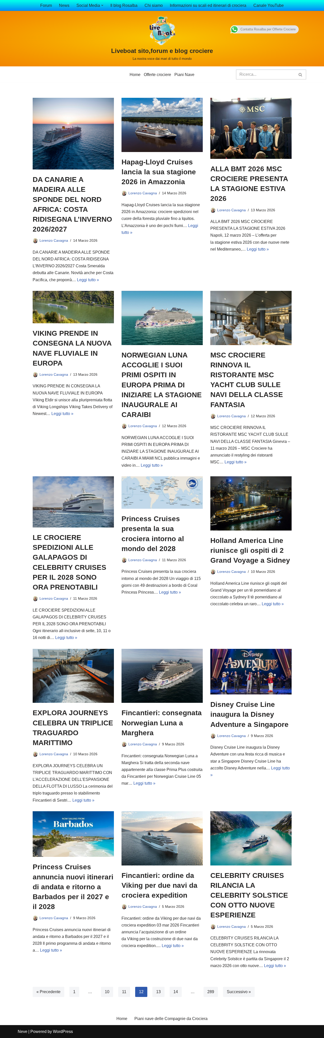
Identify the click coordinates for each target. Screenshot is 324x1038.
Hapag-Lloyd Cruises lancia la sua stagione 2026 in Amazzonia (159, 172)
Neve (22, 1031)
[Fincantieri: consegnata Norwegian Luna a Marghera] (162, 676)
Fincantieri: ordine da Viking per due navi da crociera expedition (159, 885)
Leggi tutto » (88, 280)
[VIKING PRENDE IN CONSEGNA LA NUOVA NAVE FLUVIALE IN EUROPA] (73, 307)
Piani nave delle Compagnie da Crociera (171, 1018)
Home (135, 74)
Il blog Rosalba (123, 5)
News (64, 5)
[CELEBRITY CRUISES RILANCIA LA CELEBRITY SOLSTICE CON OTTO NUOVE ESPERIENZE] (251, 838)
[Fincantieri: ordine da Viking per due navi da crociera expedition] (162, 838)
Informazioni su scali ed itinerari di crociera (208, 5)
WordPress (63, 1031)
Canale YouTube (268, 5)
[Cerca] (300, 74)
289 (210, 992)
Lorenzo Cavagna (53, 240)
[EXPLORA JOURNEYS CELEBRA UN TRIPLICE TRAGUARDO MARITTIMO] (73, 676)
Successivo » (239, 992)
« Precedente (48, 992)
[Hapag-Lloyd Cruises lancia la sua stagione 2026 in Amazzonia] (162, 125)
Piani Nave (184, 74)
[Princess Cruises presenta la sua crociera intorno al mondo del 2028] (162, 492)
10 (107, 992)
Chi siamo (154, 5)
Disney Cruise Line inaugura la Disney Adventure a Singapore (249, 714)
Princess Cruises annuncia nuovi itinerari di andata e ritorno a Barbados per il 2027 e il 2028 (73, 887)
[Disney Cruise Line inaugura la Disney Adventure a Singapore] (251, 672)
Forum (46, 5)
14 (175, 992)
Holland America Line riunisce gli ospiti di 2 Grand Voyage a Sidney (250, 550)
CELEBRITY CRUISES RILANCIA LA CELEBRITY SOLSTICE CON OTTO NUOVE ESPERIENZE (249, 895)
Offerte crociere (157, 74)
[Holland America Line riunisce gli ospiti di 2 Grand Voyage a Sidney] (251, 503)
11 (124, 992)
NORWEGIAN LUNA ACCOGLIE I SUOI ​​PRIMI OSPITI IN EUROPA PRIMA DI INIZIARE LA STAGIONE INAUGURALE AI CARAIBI (162, 385)
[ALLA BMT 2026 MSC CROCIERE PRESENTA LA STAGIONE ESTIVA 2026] (251, 128)
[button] (102, 5)
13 (158, 992)
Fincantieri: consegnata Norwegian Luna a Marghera (162, 723)
